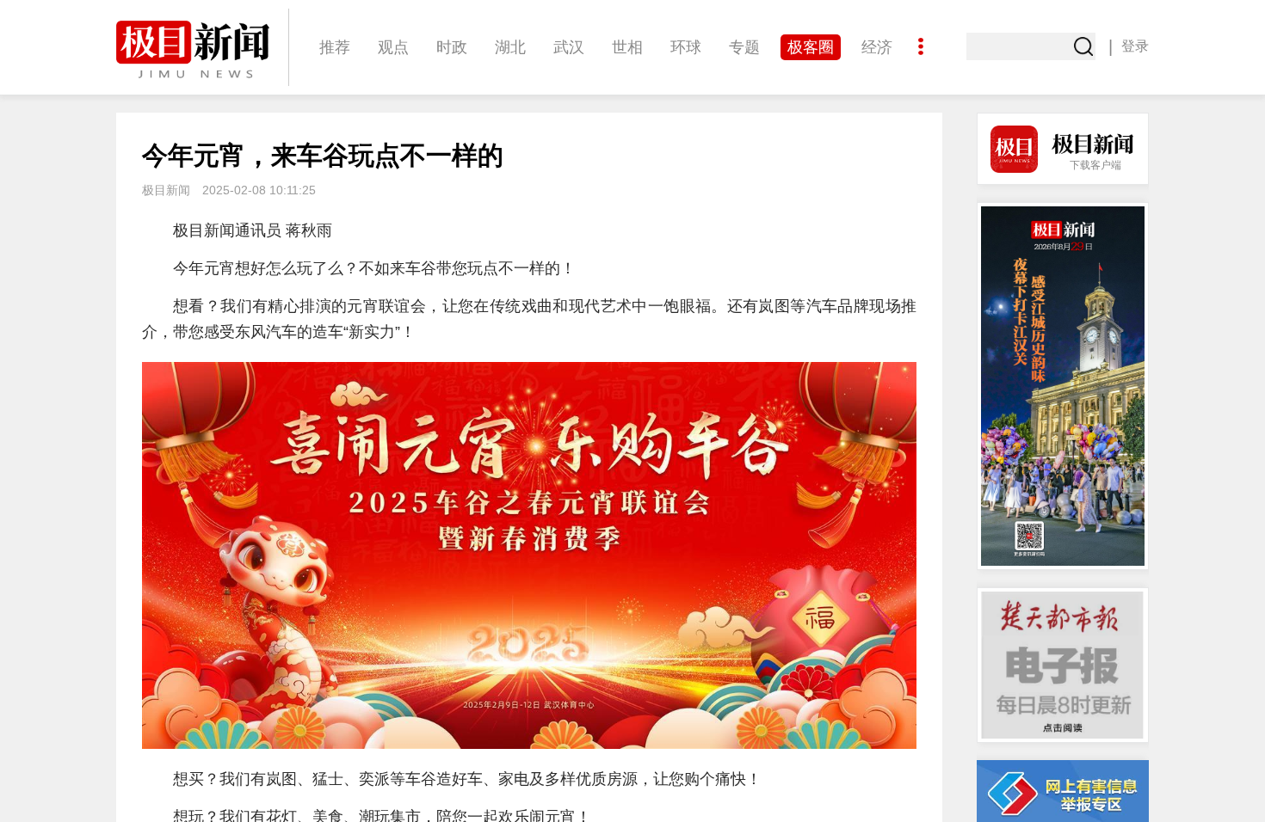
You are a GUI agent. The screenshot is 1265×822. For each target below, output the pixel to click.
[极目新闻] (202, 49)
